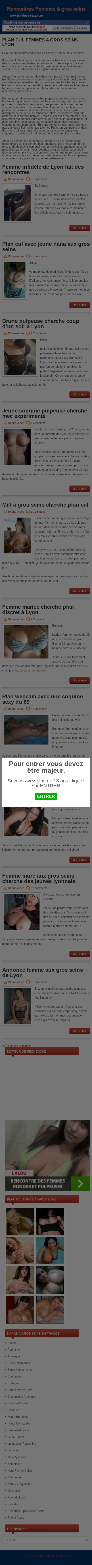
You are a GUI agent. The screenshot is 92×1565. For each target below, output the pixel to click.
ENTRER (46, 796)
